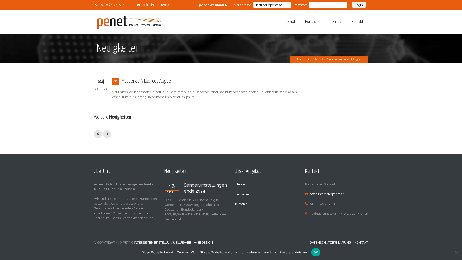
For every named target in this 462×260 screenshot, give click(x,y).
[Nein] (456, 252)
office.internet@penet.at (160, 4)
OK (316, 252)
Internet (289, 22)
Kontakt (357, 22)
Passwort (300, 5)
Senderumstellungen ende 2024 (205, 188)
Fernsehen (313, 22)
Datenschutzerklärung (330, 242)
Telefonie (241, 204)
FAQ (315, 59)
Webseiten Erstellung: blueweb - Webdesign (174, 242)
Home (301, 59)
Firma (337, 22)
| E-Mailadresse (225, 5)
